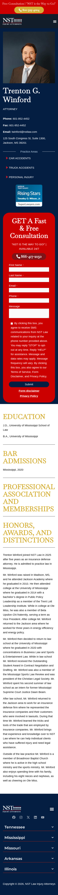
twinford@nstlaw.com (24, 131)
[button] (52, 809)
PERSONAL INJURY (21, 177)
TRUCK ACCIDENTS (21, 167)
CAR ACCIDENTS (20, 158)
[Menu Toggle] (55, 21)
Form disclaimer (29, 390)
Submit (29, 384)
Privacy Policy (29, 396)
